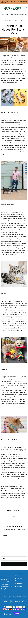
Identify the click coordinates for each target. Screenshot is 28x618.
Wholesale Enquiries (6, 586)
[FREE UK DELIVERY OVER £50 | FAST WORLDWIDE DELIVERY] (14, 2)
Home (2, 14)
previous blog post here (13, 497)
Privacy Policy (4, 589)
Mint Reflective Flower (8, 476)
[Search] (23, 8)
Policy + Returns (5, 584)
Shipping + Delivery (6, 581)
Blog (7, 14)
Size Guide (4, 579)
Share (10, 510)
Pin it (17, 510)
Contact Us (4, 577)
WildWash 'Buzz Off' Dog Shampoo (12, 113)
